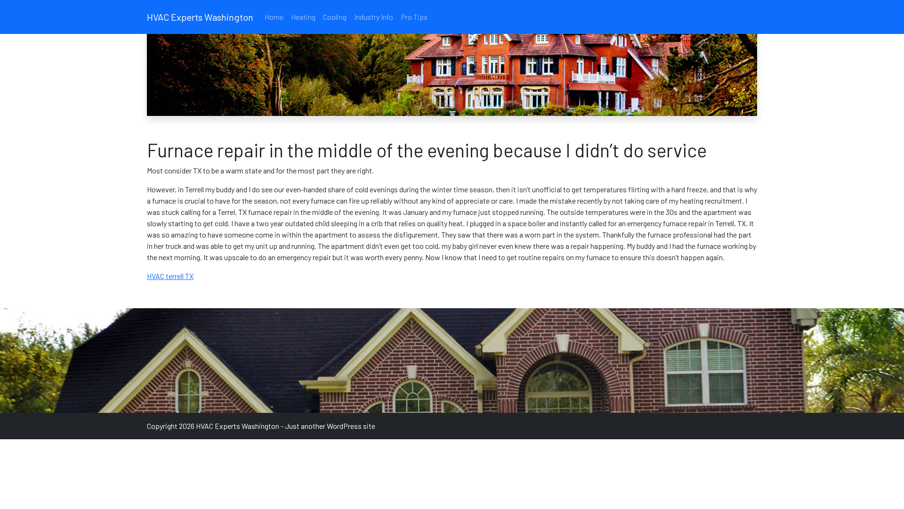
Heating (303, 16)
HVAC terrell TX (170, 275)
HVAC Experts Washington (200, 17)
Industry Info (373, 16)
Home (274, 16)
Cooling (335, 16)
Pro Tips (414, 16)
